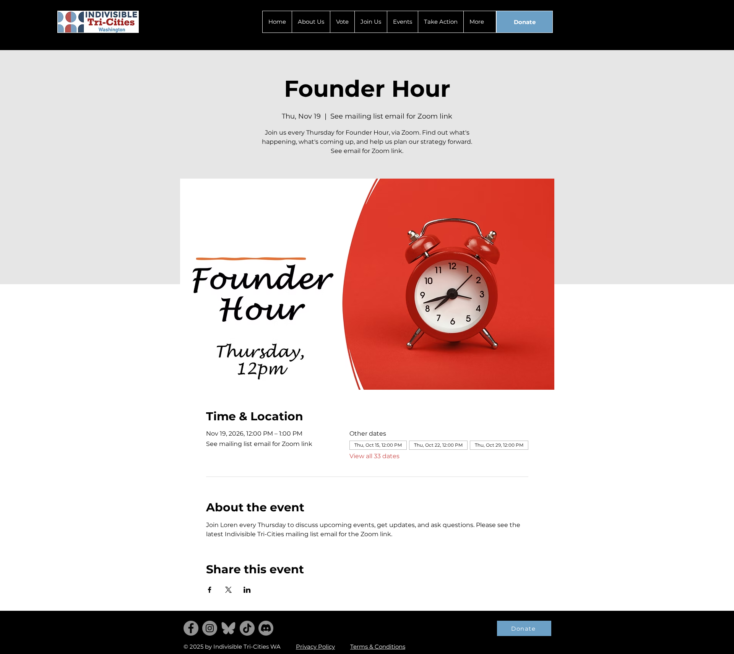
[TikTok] (247, 628)
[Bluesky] (228, 628)
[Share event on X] (228, 590)
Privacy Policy (315, 646)
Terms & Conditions (377, 646)
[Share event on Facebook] (209, 590)
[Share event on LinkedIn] (247, 590)
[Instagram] (209, 628)
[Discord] (265, 628)
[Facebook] (191, 628)
